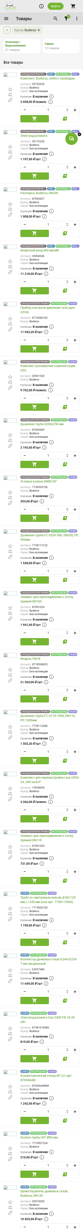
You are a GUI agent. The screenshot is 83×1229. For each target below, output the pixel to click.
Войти (55, 6)
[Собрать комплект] (10, 100)
